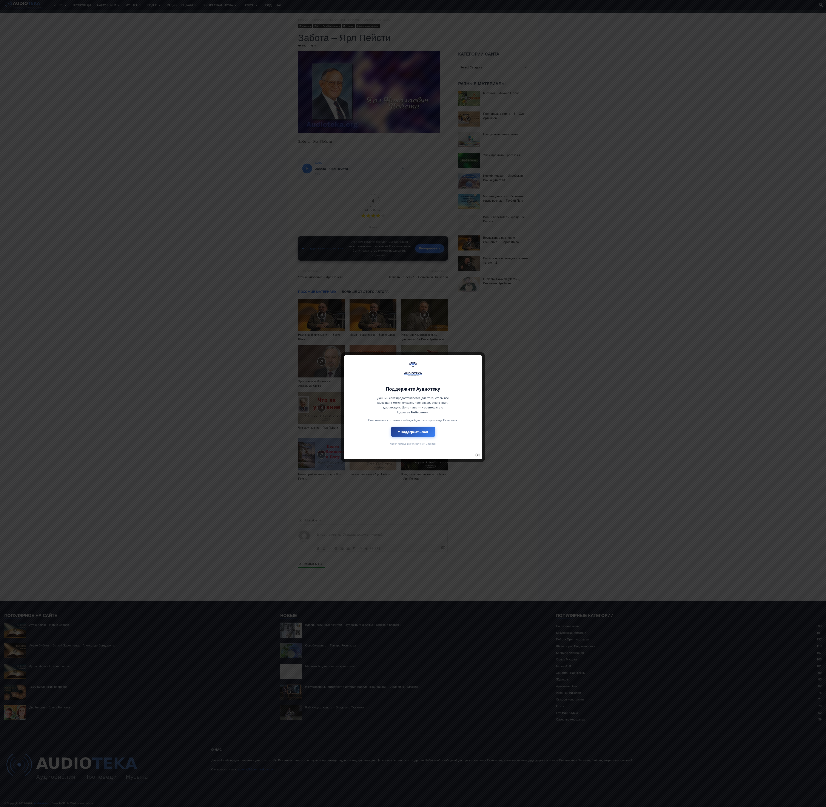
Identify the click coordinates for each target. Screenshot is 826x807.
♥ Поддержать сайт (413, 431)
